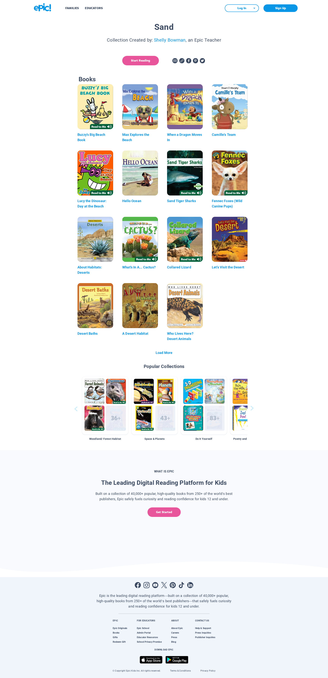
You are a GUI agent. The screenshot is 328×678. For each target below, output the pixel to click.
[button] (105, 405)
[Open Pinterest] (173, 585)
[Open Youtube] (155, 585)
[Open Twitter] (164, 585)
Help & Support (203, 628)
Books (116, 632)
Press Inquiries (203, 632)
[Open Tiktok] (181, 585)
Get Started (164, 512)
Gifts (115, 637)
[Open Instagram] (147, 585)
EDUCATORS (94, 8)
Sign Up (280, 8)
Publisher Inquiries (205, 637)
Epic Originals (120, 628)
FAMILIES (72, 8)
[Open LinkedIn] (190, 585)
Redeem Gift (119, 642)
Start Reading (140, 60)
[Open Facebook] (138, 585)
